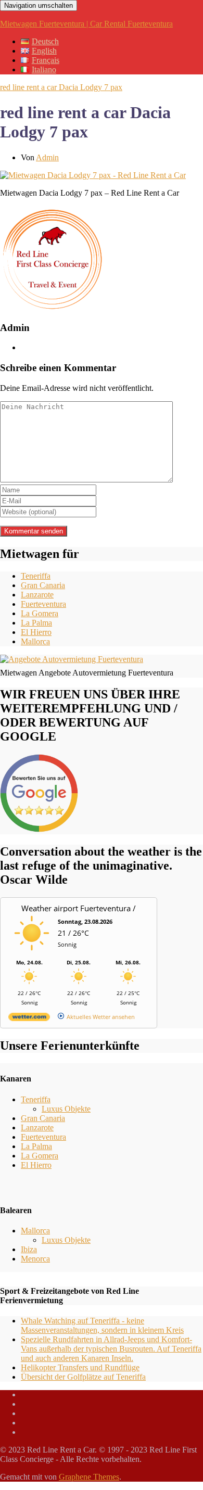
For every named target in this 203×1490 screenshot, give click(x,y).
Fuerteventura (43, 604)
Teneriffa (35, 575)
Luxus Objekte (66, 1108)
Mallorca (35, 641)
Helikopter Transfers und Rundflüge (80, 1367)
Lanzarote (37, 594)
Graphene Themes (89, 1476)
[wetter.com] (29, 1019)
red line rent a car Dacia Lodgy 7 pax (61, 87)
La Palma (36, 622)
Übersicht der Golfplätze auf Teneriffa (83, 1376)
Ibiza (29, 1249)
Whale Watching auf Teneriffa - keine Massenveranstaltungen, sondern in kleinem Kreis (102, 1325)
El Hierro (36, 632)
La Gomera (39, 613)
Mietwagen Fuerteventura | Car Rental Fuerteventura (86, 23)
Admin (47, 157)
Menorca (35, 1258)
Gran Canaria (43, 585)
